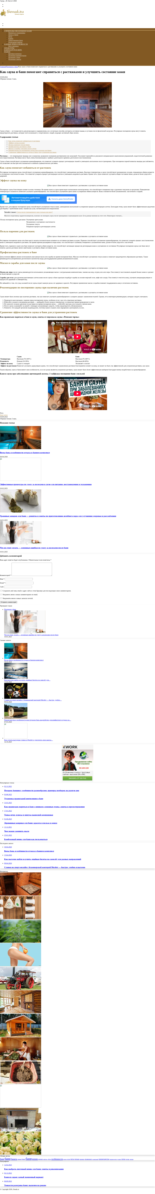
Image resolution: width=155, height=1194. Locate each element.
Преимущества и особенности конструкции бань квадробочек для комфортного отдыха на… (37, 720)
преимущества (104, 1159)
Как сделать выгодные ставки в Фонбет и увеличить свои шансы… (28, 740)
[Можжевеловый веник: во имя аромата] (20, 1107)
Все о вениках (13, 46)
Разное (7, 52)
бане (2, 1159)
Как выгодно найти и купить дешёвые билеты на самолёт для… (27, 680)
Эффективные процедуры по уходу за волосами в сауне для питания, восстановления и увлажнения (46, 484)
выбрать (45, 1159)
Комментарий (5, 575)
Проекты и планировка (16, 33)
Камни (10, 38)
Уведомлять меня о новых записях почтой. (18, 598)
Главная (3, 67)
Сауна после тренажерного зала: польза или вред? (35, 212)
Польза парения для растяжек (19, 145)
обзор (49, 1159)
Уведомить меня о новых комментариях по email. (20, 594)
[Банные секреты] (12, 20)
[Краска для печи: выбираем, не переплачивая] (20, 1130)
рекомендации (113, 1159)
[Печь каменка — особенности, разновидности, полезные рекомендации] (20, 895)
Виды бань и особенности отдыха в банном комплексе (25, 452)
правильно (88, 1159)
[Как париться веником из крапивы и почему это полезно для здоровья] (20, 942)
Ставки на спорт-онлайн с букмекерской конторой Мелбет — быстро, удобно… (33, 700)
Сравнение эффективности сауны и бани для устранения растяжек (32, 152)
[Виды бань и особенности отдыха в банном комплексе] (20, 448)
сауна (6, 415)
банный (20, 1159)
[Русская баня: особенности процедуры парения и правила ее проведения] (20, 918)
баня (1, 415)
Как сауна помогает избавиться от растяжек (24, 141)
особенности (57, 1159)
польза (76, 1159)
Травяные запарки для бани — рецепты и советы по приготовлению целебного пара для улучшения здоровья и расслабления (58, 516)
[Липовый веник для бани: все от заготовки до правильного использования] (20, 1154)
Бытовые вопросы (15, 54)
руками (119, 1159)
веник (35, 1159)
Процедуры (9, 48)
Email (2, 583)
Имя (2, 579)
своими (131, 1159)
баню (23, 1159)
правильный (95, 1159)
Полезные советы (14, 59)
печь (72, 1159)
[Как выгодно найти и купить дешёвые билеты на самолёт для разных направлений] (15, 678)
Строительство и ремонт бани (18, 31)
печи (68, 1159)
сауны (127, 1159)
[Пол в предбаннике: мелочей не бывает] (20, 1013)
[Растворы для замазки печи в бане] (20, 1083)
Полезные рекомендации (17, 55)
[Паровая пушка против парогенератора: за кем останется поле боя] (20, 989)
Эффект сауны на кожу (16, 143)
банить (14, 1159)
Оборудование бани (15, 40)
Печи (10, 37)
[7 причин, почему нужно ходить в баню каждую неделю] (20, 1060)
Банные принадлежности (16, 44)
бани (8, 1158)
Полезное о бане (14, 57)
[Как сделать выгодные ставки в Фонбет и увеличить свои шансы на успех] (15, 738)
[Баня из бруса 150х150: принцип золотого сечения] (20, 1036)
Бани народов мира (13, 50)
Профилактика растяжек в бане (19, 147)
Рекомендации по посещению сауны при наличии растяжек (29, 150)
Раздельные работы (15, 42)
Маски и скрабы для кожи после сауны (22, 148)
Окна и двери (13, 35)
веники (40, 1159)
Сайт (2, 587)
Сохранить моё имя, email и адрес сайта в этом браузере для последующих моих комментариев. (37, 591)
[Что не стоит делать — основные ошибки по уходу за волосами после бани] (20, 544)
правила (82, 1159)
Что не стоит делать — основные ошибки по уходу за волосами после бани (34, 548)
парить (65, 1159)
